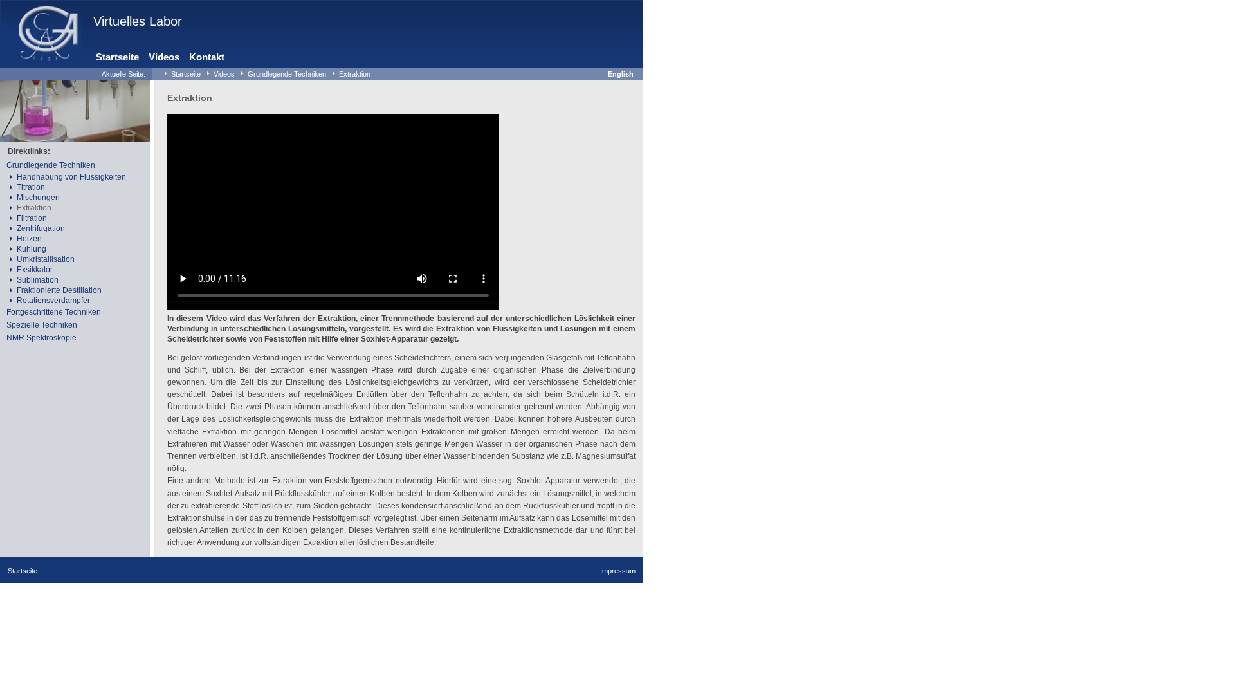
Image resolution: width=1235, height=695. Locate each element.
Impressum (618, 571)
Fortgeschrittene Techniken (53, 312)
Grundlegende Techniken (287, 74)
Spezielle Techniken (41, 324)
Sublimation (38, 279)
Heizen (29, 238)
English (621, 74)
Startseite (117, 56)
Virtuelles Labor (137, 21)
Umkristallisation (46, 259)
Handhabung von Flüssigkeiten (71, 176)
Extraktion (354, 74)
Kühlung (31, 249)
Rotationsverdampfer (53, 300)
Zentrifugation (41, 228)
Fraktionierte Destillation (59, 290)
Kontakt (206, 56)
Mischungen (38, 197)
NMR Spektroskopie (41, 337)
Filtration (32, 218)
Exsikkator (35, 269)
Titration (31, 187)
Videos (164, 56)
